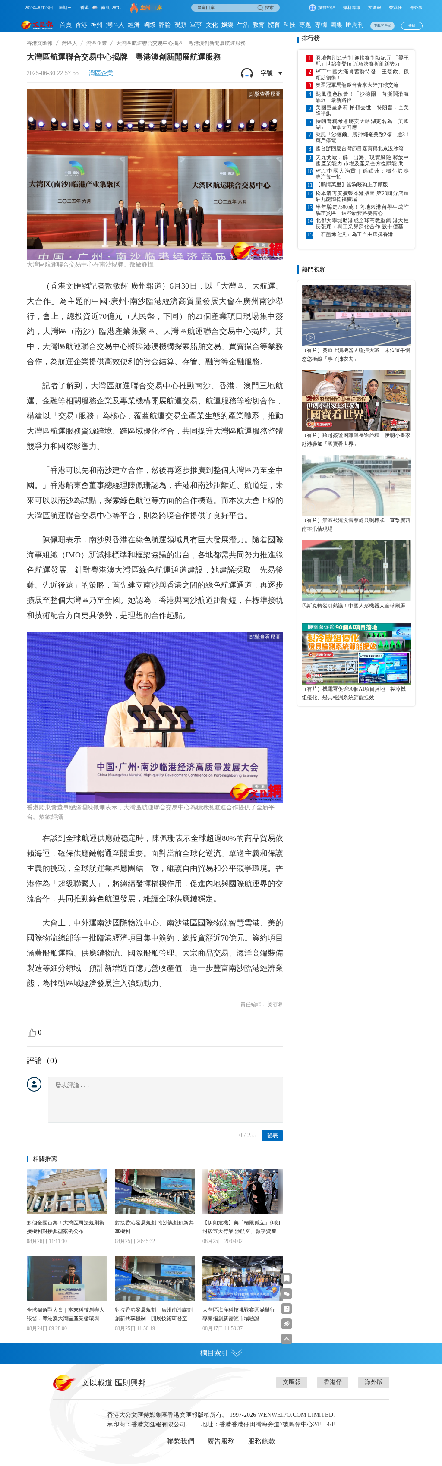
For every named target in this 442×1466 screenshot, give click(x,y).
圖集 (336, 25)
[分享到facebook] (286, 1308)
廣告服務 (221, 1441)
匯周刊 (355, 25)
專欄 (321, 25)
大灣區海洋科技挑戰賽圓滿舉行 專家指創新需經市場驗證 (241, 1314)
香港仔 (395, 7)
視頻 (180, 25)
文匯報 (374, 7)
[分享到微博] (286, 1323)
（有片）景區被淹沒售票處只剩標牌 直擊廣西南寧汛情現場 (356, 524)
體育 (274, 25)
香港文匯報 (40, 43)
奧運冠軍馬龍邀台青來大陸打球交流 (357, 85)
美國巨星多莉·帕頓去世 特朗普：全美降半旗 (362, 110)
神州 (97, 25)
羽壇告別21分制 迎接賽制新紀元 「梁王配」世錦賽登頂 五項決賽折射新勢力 (362, 61)
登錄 (411, 26)
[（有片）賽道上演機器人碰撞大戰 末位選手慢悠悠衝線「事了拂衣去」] (356, 315)
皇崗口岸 (151, 7)
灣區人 (115, 25)
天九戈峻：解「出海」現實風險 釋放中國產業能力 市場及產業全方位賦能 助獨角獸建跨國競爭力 (362, 160)
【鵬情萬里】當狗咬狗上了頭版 (352, 185)
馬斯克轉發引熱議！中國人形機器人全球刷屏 (353, 606)
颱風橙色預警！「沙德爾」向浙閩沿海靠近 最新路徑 (362, 97)
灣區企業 (96, 43)
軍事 (196, 25)
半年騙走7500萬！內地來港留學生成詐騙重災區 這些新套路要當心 (362, 210)
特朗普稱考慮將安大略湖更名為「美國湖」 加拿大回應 (362, 124)
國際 (149, 25)
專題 (305, 25)
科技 (290, 25)
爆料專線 (351, 7)
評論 (165, 25)
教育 (259, 25)
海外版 (416, 7)
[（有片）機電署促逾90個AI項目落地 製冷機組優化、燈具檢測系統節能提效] (356, 654)
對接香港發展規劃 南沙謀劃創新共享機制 (154, 1227)
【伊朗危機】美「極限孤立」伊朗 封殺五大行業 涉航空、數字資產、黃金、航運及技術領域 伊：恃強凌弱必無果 (241, 1228)
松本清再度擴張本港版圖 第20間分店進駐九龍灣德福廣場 (362, 196)
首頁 (66, 25)
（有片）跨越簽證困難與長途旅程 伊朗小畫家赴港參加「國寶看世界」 (356, 439)
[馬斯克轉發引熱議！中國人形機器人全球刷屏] (356, 570)
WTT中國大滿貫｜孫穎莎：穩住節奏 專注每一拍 (362, 174)
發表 (272, 1135)
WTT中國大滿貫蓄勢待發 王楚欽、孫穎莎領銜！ (362, 75)
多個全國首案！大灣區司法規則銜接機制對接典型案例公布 (65, 1227)
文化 (212, 25)
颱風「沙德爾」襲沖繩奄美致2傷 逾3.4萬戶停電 (362, 138)
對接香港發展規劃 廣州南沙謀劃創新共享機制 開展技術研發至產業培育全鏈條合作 (154, 1315)
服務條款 (261, 1441)
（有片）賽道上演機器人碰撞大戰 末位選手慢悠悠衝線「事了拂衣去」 (356, 354)
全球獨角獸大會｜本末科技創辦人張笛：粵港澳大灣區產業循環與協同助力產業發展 (65, 1315)
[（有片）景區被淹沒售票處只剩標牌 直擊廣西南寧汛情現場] (356, 485)
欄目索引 (214, 1352)
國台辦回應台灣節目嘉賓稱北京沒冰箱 (360, 148)
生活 (243, 25)
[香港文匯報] (37, 24)
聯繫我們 (180, 1441)
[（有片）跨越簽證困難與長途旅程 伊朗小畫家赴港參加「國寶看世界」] (356, 400)
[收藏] (286, 1278)
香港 (81, 25)
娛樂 (227, 25)
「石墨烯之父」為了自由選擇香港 (354, 234)
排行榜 (311, 38)
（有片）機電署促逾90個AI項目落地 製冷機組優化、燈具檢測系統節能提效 (354, 693)
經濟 (134, 25)
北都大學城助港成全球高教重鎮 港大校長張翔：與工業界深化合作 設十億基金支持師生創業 (362, 223)
